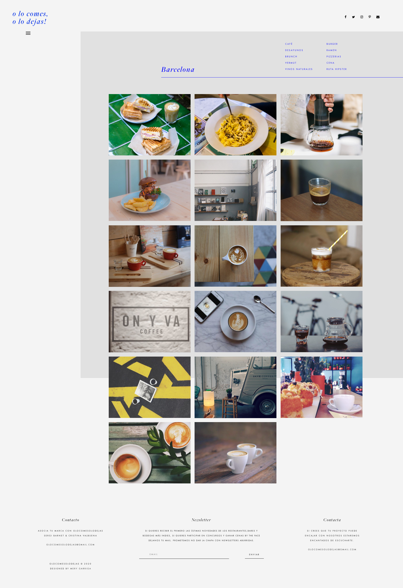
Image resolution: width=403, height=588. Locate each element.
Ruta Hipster (337, 69)
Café (289, 44)
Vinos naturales (299, 69)
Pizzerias (334, 57)
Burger (332, 44)
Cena (331, 63)
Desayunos (294, 50)
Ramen (332, 50)
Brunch (291, 57)
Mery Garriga (80, 569)
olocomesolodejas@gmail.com (70, 545)
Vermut (291, 63)
